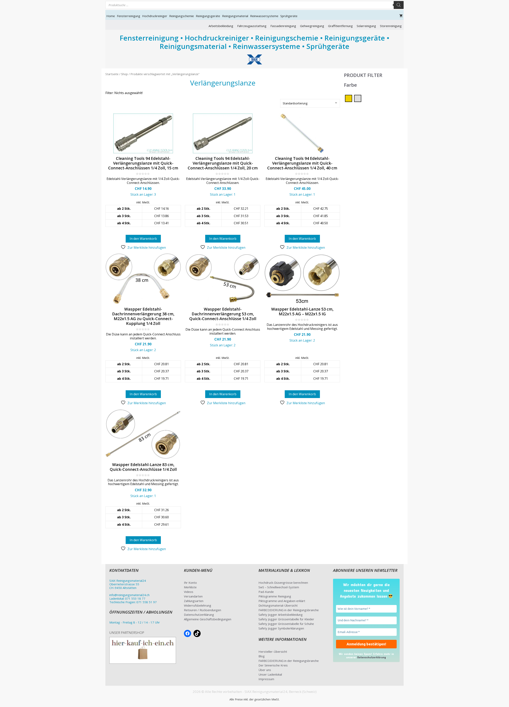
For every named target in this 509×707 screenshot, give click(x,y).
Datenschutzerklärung (199, 615)
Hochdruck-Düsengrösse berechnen (283, 583)
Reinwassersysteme (264, 16)
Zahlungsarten (193, 601)
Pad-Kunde (266, 592)
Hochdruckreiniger (154, 16)
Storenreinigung (391, 26)
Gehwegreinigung (312, 26)
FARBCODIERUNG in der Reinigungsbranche (288, 610)
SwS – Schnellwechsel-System (278, 587)
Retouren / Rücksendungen (202, 610)
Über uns (264, 670)
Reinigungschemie (181, 16)
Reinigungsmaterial (235, 16)
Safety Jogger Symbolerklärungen (281, 628)
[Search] (399, 5)
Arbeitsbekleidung (221, 26)
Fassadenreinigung (283, 26)
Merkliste (190, 587)
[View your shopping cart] (401, 16)
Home (110, 16)
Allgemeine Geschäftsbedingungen (207, 619)
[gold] (348, 98)
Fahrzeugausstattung (251, 26)
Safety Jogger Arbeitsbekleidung (280, 615)
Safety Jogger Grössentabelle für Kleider (286, 619)
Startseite (112, 74)
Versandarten (193, 596)
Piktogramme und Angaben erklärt (281, 601)
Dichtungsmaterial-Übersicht (278, 605)
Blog (261, 656)
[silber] (357, 98)
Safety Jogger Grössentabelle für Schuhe (286, 624)
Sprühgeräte (288, 16)
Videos (188, 592)
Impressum (266, 679)
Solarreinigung (366, 26)
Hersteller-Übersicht (272, 652)
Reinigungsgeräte (208, 16)
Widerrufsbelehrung (197, 605)
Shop (124, 74)
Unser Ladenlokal (270, 674)
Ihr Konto (190, 583)
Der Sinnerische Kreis (273, 665)
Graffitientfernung (340, 26)
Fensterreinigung (128, 16)
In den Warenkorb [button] (143, 238)
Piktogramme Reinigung (274, 596)
